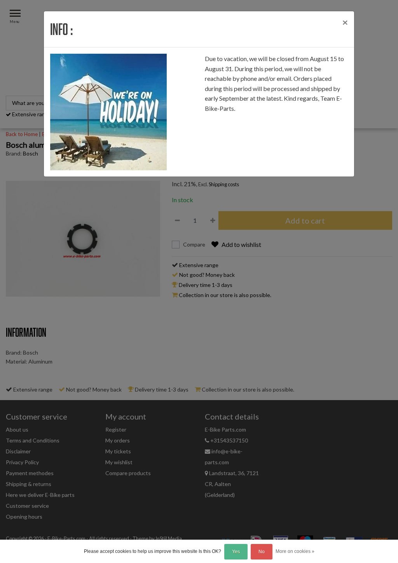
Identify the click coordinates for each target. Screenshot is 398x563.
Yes (236, 551)
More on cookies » (295, 551)
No (261, 551)
